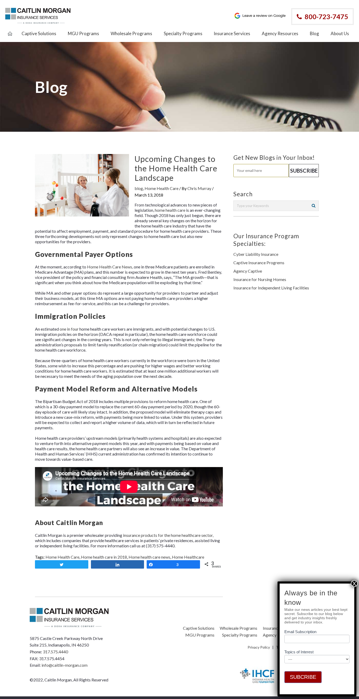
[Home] (10, 30)
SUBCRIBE (303, 677)
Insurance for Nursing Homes (259, 279)
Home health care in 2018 (104, 556)
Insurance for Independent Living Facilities (271, 287)
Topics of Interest (299, 652)
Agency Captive (247, 270)
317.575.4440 (55, 651)
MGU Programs (199, 634)
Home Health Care (161, 188)
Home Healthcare (188, 556)
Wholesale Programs (238, 628)
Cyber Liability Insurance (255, 254)
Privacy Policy (259, 647)
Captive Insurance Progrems (258, 262)
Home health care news (149, 556)
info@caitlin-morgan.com (65, 665)
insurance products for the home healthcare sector (168, 535)
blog (139, 188)
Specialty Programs (239, 634)
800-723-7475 (326, 16)
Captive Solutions (198, 628)
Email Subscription (300, 631)
